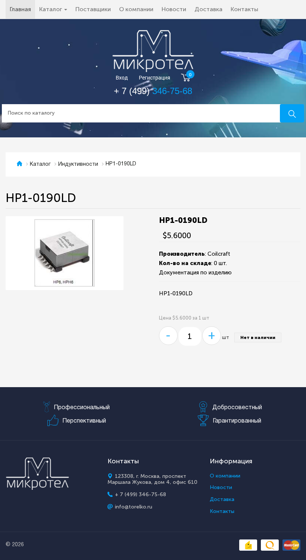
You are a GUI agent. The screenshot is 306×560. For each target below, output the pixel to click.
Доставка (208, 9)
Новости (174, 9)
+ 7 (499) (153, 91)
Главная (22, 9)
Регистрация (154, 78)
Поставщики (93, 9)
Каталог (40, 164)
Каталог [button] (51, 9)
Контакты (244, 9)
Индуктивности (78, 164)
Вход (122, 78)
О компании (136, 9)
